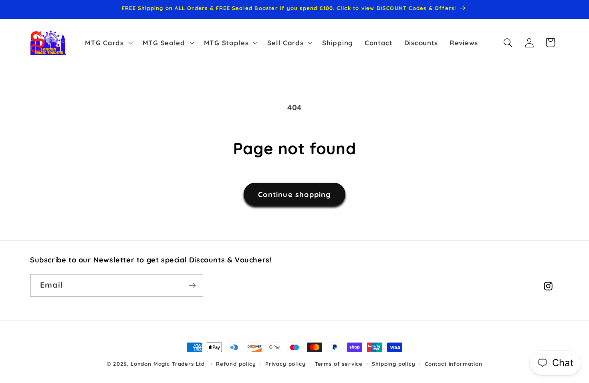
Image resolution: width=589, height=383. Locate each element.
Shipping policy (394, 364)
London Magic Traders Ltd (168, 364)
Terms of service (339, 364)
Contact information (453, 364)
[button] (108, 43)
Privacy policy (285, 364)
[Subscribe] (192, 285)
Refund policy (236, 364)
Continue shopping (294, 194)
